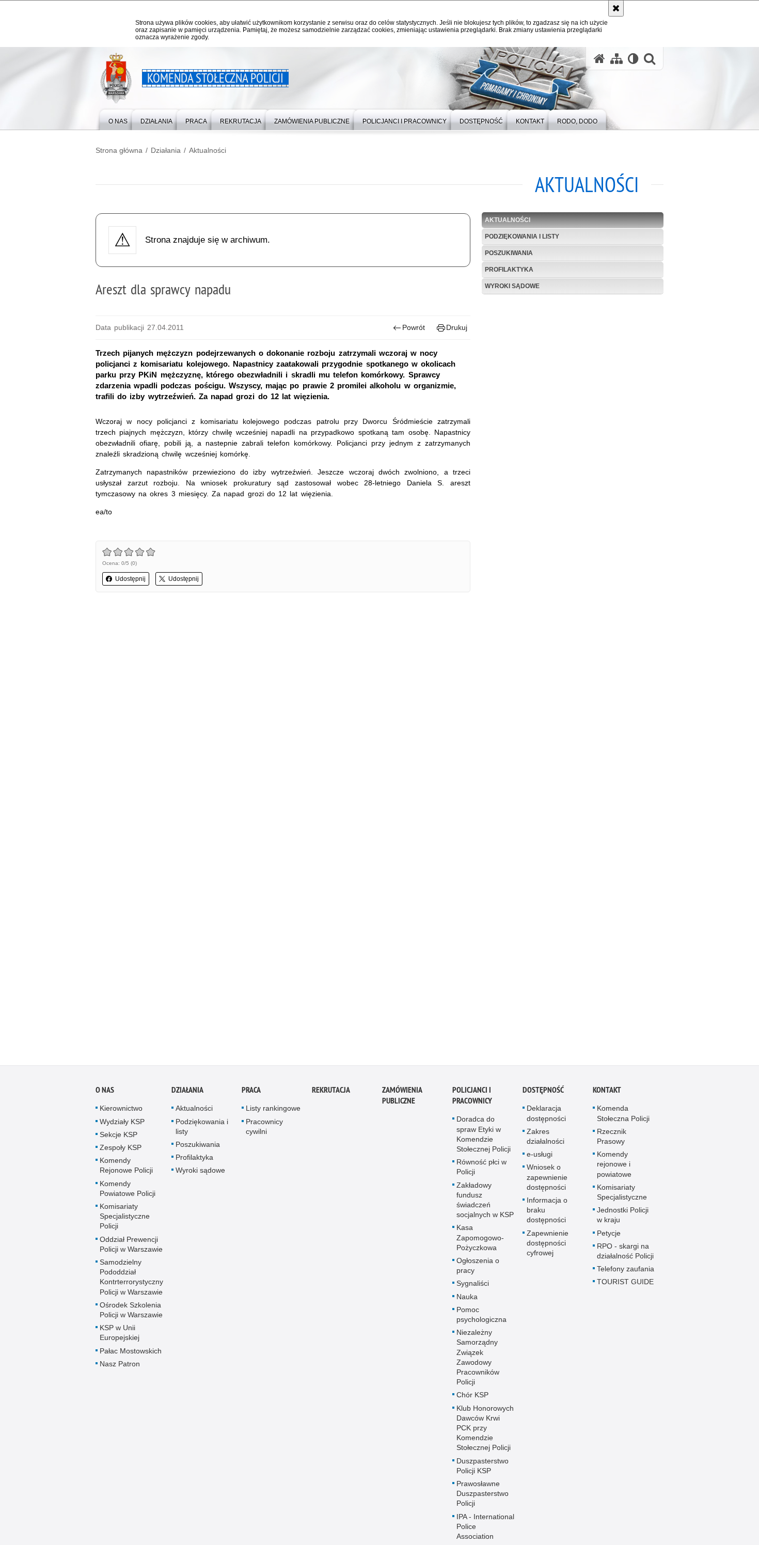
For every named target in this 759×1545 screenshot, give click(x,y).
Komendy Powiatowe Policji (127, 1196)
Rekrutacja (331, 1097)
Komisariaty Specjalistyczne (622, 1200)
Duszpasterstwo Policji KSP (482, 1473)
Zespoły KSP (120, 1155)
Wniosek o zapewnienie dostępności (547, 1185)
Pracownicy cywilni (264, 1134)
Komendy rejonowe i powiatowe (614, 1172)
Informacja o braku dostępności (547, 1218)
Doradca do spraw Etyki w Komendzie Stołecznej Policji (483, 1142)
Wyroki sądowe (512, 286)
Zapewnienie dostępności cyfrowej (547, 1250)
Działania (166, 150)
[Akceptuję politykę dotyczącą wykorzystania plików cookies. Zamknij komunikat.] (616, 8)
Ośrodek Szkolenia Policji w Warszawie (131, 1317)
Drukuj (456, 327)
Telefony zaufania (625, 1276)
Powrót (413, 327)
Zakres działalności (545, 1144)
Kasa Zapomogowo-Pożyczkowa (480, 1245)
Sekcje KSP (118, 1142)
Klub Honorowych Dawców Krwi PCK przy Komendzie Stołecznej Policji (485, 1435)
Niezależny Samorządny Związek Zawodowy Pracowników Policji (477, 1365)
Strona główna (119, 150)
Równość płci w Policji (481, 1174)
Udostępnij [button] (130, 578)
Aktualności (207, 150)
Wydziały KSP (122, 1129)
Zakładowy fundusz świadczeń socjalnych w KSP (485, 1207)
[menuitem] (118, 119)
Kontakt (607, 1097)
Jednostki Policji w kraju (623, 1222)
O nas (105, 1097)
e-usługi (539, 1162)
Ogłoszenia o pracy (477, 1273)
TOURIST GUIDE (625, 1289)
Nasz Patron (120, 1371)
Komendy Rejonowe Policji (126, 1173)
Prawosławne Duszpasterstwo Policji (482, 1501)
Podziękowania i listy (522, 236)
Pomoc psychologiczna (481, 1322)
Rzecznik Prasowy (611, 1144)
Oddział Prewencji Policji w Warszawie (131, 1251)
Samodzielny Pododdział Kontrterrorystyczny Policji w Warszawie (131, 1285)
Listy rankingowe (273, 1116)
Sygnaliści (472, 1291)
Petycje (609, 1240)
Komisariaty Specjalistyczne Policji (125, 1224)
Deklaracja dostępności (546, 1121)
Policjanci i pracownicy (472, 1103)
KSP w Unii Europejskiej (119, 1340)
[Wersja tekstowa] (633, 58)
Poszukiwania (509, 253)
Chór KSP (472, 1402)
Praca (251, 1097)
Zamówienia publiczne (402, 1103)
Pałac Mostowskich (131, 1358)
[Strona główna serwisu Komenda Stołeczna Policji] (599, 58)
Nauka (467, 1304)
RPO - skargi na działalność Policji (625, 1259)
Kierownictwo (121, 1116)
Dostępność (543, 1097)
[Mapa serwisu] (616, 58)
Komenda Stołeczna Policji (623, 1121)
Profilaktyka (509, 269)
